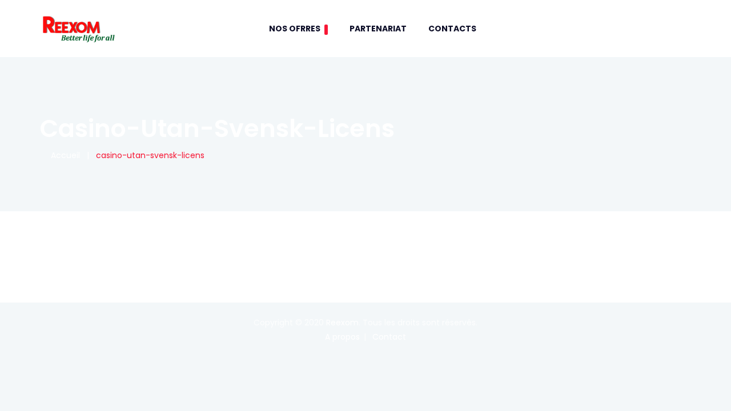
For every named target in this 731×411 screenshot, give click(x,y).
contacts (452, 28)
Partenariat (378, 28)
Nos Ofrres (294, 28)
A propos (342, 336)
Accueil (63, 155)
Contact (389, 336)
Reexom (342, 322)
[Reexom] (78, 28)
